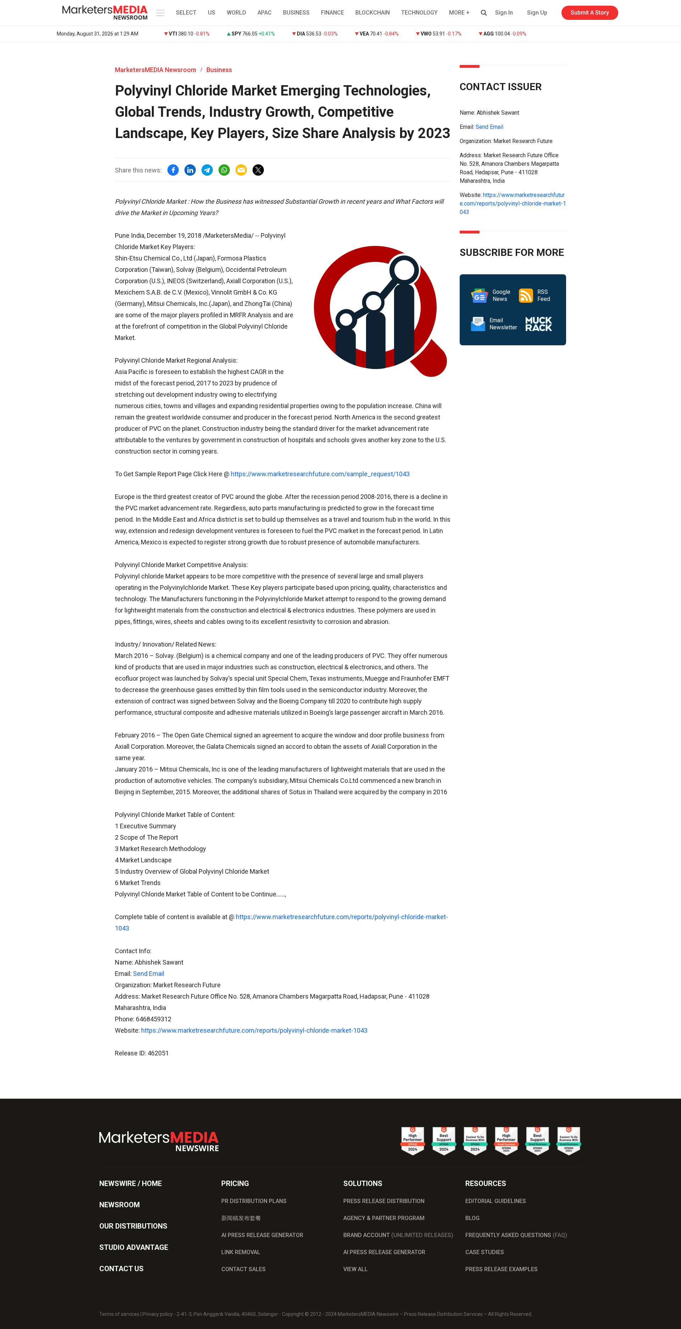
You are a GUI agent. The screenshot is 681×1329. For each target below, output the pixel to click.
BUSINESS (296, 12)
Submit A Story (590, 12)
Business (219, 69)
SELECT (186, 12)
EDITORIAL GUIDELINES (495, 1201)
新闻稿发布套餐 (241, 1218)
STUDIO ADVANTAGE (133, 1247)
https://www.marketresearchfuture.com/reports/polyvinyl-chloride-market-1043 (254, 1030)
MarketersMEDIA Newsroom (155, 69)
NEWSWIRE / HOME (130, 1183)
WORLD (236, 12)
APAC (265, 12)
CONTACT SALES (243, 1269)
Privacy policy (158, 1314)
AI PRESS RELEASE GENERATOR (262, 1235)
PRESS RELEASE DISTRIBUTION (384, 1201)
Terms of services (119, 1314)
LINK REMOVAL (240, 1252)
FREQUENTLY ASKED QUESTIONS (516, 1235)
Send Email (148, 973)
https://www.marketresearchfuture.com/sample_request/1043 (320, 474)
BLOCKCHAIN (372, 12)
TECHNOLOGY (419, 12)
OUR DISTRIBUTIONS (133, 1226)
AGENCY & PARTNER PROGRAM (384, 1218)
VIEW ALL (355, 1269)
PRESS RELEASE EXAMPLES (501, 1269)
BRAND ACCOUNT (398, 1235)
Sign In (504, 12)
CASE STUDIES (484, 1252)
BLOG (472, 1218)
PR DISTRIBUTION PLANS (254, 1201)
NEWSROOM (119, 1205)
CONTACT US (121, 1268)
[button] (160, 13)
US (211, 12)
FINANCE (332, 12)
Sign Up (537, 12)
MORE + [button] (459, 12)
